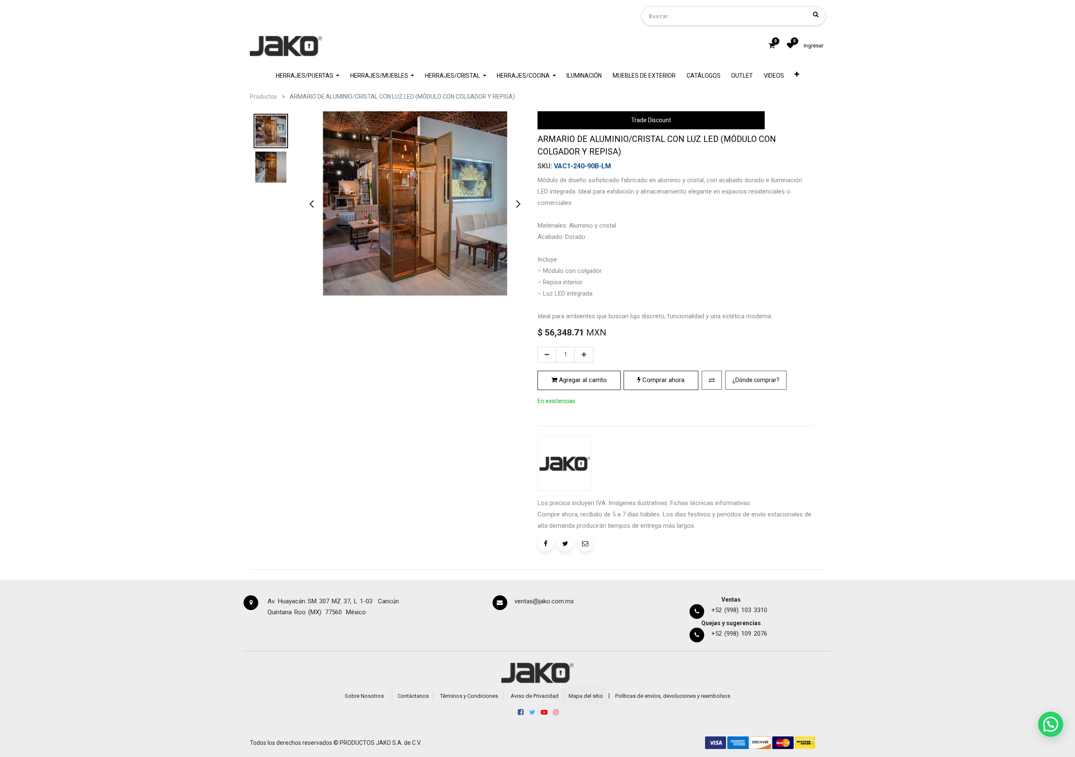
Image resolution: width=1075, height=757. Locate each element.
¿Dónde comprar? (755, 380)
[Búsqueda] (815, 14)
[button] (797, 76)
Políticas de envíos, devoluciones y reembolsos (672, 696)
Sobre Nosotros (364, 696)
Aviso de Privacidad (534, 696)
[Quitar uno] (547, 355)
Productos (263, 96)
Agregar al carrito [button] (582, 380)
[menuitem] (584, 76)
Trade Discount (651, 120)
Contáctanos (413, 696)
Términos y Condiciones (469, 696)
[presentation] (311, 204)
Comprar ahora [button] (662, 380)
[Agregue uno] (583, 355)
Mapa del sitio (586, 696)
